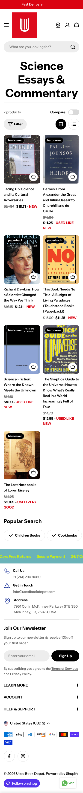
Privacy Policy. (21, 674)
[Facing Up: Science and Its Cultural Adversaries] (22, 159)
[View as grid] (60, 124)
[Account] (67, 25)
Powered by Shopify (62, 773)
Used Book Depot (30, 773)
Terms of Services (64, 669)
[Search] (73, 47)
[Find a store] (58, 25)
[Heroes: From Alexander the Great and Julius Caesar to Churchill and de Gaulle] (61, 159)
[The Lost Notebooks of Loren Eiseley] (22, 455)
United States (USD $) (27, 723)
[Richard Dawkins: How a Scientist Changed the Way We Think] (22, 259)
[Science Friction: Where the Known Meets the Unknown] (22, 349)
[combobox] (41, 46)
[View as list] (73, 124)
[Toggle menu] (6, 25)
